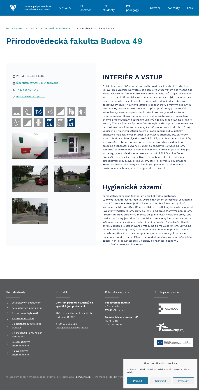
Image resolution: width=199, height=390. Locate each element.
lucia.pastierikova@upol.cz (72, 327)
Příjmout (137, 381)
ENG (190, 7)
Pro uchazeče (85, 8)
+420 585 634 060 (27, 89)
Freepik (113, 377)
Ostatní (155, 7)
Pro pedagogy (132, 8)
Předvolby (183, 381)
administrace (83, 377)
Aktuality (65, 7)
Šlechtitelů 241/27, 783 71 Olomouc (37, 82)
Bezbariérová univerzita (57, 28)
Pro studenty (109, 8)
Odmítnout (160, 381)
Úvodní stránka (14, 28)
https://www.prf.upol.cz (30, 96)
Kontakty (173, 7)
